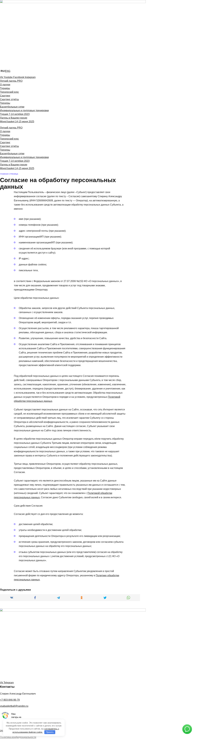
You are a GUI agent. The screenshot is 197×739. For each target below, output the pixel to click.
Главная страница (9, 174)
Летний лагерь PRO (11, 81)
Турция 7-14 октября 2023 (15, 114)
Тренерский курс (9, 92)
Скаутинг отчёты (9, 99)
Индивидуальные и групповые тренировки (24, 110)
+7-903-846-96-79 (10, 700)
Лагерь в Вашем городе (13, 118)
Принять (50, 732)
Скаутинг (5, 95)
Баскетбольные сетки (12, 106)
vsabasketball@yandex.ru (14, 706)
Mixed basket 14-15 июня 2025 (17, 121)
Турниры (5, 88)
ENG (7, 71)
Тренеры (5, 103)
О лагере (5, 84)
